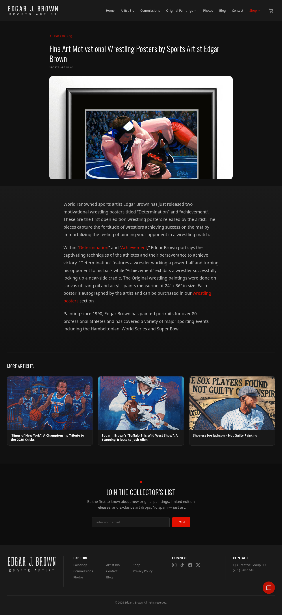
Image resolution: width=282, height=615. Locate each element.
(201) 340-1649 (243, 570)
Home (110, 10)
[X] (198, 565)
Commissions (150, 10)
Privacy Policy (142, 571)
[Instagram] (174, 565)
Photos (208, 10)
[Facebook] (190, 565)
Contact (237, 10)
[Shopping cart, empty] (271, 11)
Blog (222, 10)
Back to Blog (63, 36)
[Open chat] (269, 588)
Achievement (134, 247)
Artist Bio (127, 10)
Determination (93, 247)
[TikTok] (182, 565)
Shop (253, 10)
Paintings (80, 565)
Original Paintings (179, 10)
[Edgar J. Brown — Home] (33, 10)
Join (181, 522)
